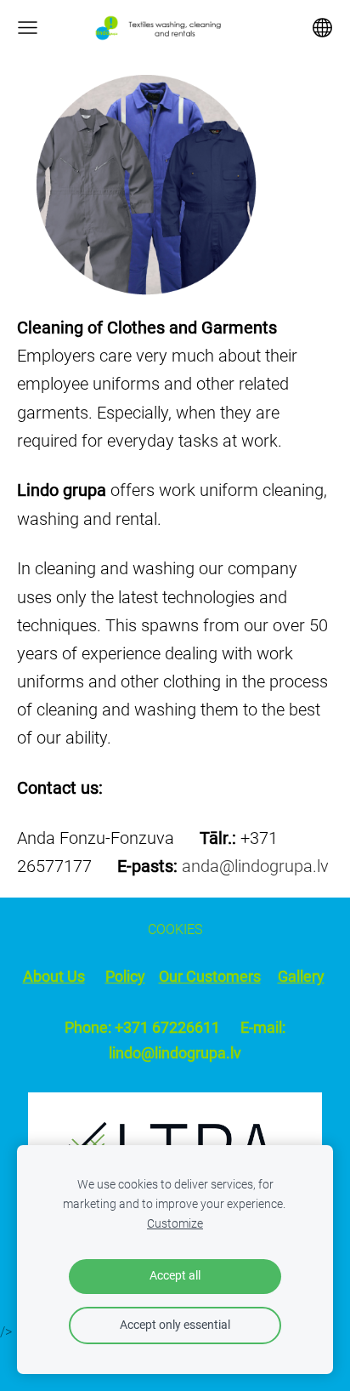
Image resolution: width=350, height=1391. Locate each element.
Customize (175, 1224)
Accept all (175, 1275)
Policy (125, 976)
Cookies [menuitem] (175, 929)
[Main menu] (27, 27)
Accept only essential (175, 1325)
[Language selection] (322, 27)
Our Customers (210, 976)
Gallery (301, 976)
